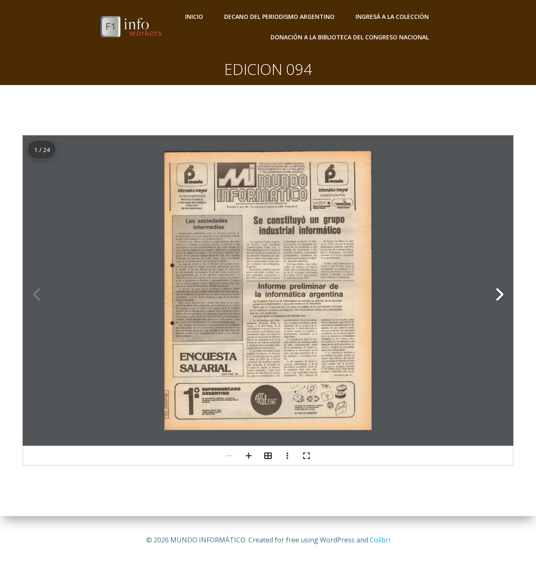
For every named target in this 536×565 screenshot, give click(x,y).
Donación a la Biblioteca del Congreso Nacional (350, 37)
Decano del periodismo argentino (279, 17)
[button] (499, 294)
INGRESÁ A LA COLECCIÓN (392, 17)
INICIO (194, 17)
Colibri (380, 539)
